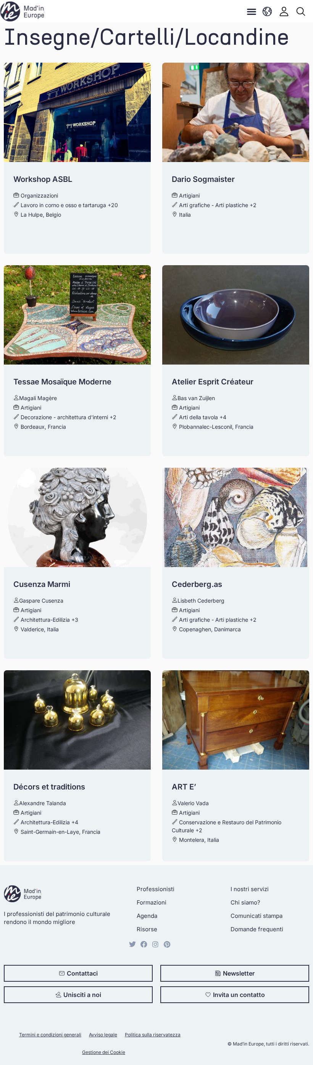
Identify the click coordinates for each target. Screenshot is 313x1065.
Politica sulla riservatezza (153, 1034)
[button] (251, 11)
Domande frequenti (257, 929)
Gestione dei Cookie (103, 1052)
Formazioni (151, 902)
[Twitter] (132, 944)
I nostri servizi (250, 889)
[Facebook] (143, 944)
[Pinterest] (166, 944)
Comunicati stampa (256, 915)
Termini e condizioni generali (50, 1034)
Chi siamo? (245, 902)
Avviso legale (103, 1034)
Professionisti (155, 889)
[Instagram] (155, 944)
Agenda (147, 915)
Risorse (147, 929)
